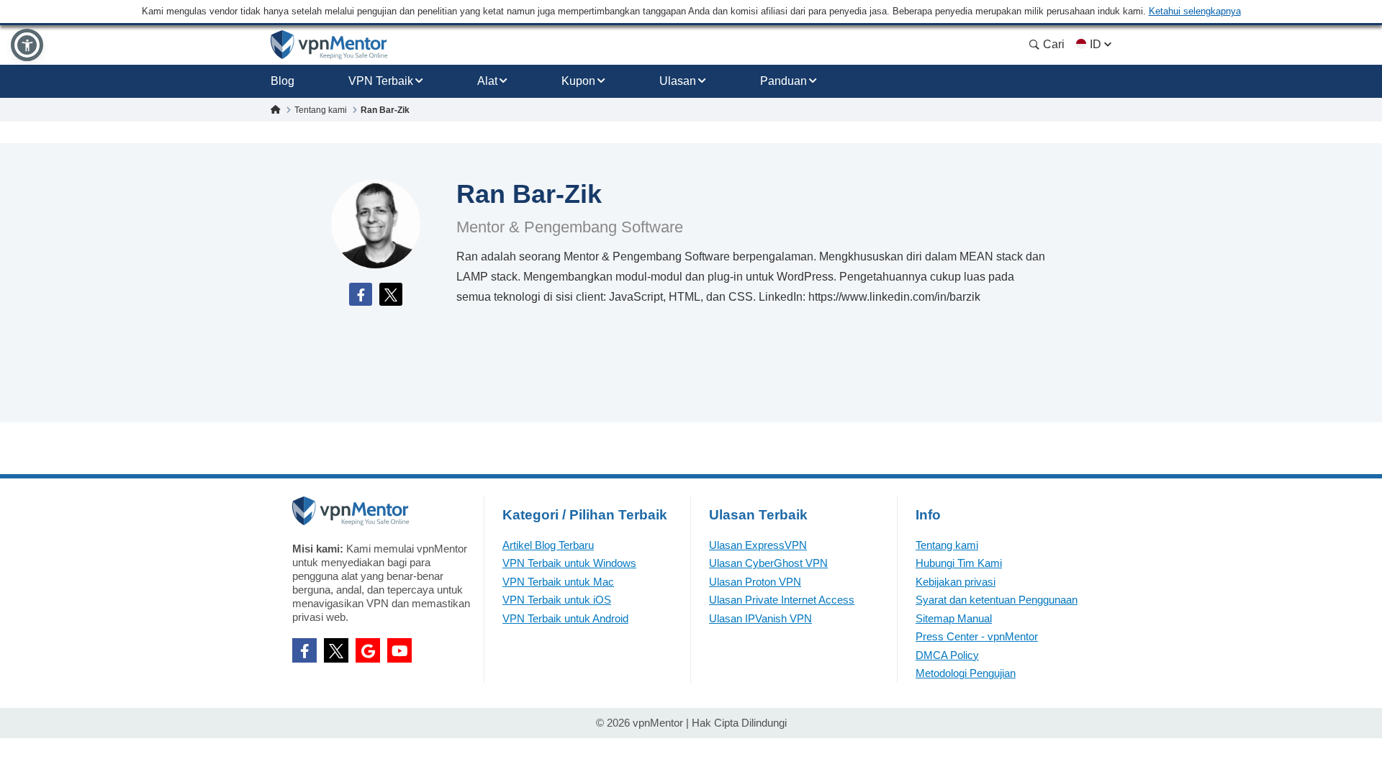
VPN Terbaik (380, 81)
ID (1095, 44)
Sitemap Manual (954, 618)
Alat (487, 81)
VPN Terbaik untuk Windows (569, 563)
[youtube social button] (399, 650)
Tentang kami (947, 545)
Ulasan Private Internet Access (781, 600)
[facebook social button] (304, 650)
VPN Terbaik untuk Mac (558, 582)
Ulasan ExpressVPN (758, 545)
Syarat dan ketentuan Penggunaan (997, 600)
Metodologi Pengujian (966, 673)
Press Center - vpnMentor (977, 636)
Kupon (578, 81)
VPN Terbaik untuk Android (565, 618)
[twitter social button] (336, 650)
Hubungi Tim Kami (959, 563)
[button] (27, 45)
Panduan (783, 81)
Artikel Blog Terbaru (548, 545)
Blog (282, 81)
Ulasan (677, 81)
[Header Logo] (329, 45)
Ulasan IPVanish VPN (760, 618)
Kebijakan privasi (955, 582)
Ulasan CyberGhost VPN (768, 563)
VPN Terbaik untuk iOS (556, 600)
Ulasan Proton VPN (755, 582)
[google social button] (368, 650)
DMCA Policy (947, 655)
